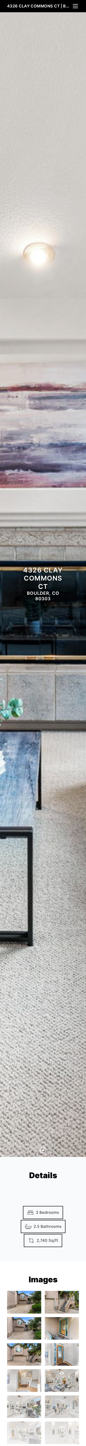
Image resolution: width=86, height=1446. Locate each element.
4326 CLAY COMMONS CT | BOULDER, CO (39, 6)
